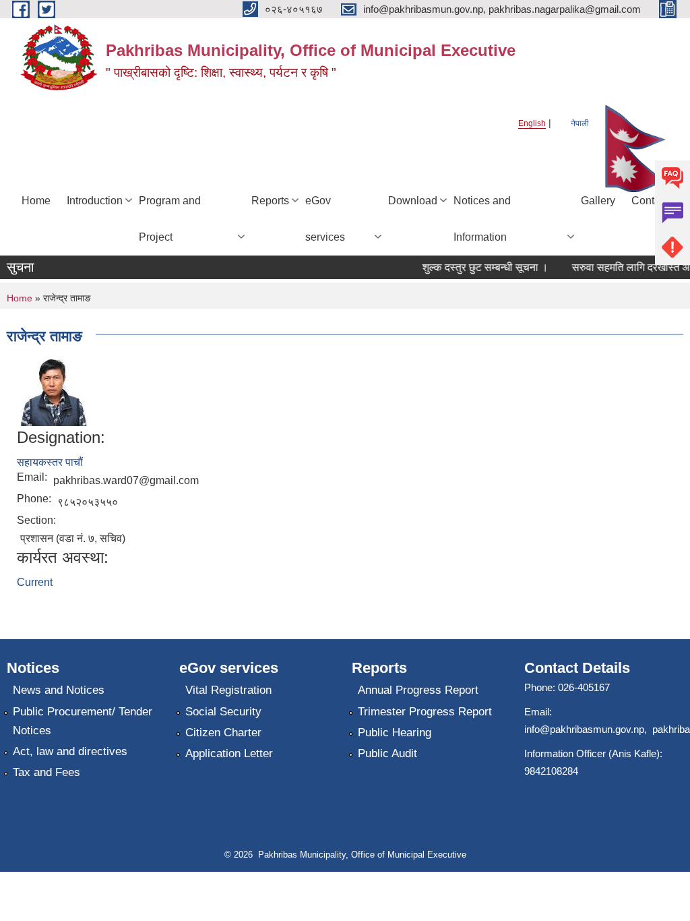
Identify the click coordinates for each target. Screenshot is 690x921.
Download (412, 200)
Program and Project (170, 219)
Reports (270, 200)
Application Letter (229, 753)
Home (36, 200)
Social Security (223, 711)
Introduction (95, 200)
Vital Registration (228, 690)
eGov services (325, 219)
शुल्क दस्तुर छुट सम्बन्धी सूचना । (479, 267)
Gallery (598, 200)
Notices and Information (482, 219)
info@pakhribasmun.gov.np (584, 729)
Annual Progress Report (418, 690)
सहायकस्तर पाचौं (50, 462)
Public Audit (387, 753)
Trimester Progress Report (425, 711)
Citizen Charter (223, 732)
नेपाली (580, 123)
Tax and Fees (46, 772)
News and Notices (58, 690)
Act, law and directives (70, 751)
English (532, 123)
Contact (649, 200)
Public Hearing (394, 732)
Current (35, 582)
